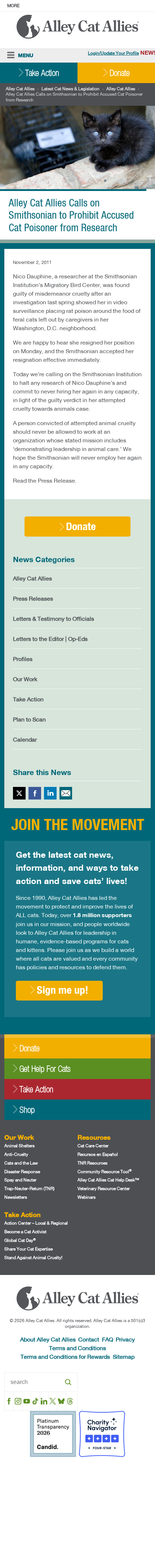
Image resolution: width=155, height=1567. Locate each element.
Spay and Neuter (20, 1180)
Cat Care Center (93, 1145)
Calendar (25, 739)
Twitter (19, 793)
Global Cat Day (20, 1240)
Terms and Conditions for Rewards (65, 1356)
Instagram (18, 1401)
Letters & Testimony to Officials (53, 618)
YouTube (26, 1401)
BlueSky (61, 1401)
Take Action (42, 73)
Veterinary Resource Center (104, 1188)
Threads (70, 1401)
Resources (94, 1137)
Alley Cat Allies (20, 88)
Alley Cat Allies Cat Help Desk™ (108, 1180)
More (13, 5)
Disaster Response (22, 1171)
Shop (27, 1110)
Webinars (87, 1197)
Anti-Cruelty (16, 1154)
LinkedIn (50, 793)
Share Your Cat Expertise (28, 1249)
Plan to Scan (29, 719)
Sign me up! (62, 989)
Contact (88, 1339)
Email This (65, 793)
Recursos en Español (98, 1154)
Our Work (25, 678)
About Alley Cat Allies (48, 1339)
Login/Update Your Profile (113, 53)
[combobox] (41, 1382)
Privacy (125, 1339)
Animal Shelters (19, 1145)
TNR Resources (92, 1163)
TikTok (35, 1401)
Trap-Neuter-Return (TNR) (29, 1188)
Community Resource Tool (105, 1171)
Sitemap (123, 1356)
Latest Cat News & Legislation (70, 88)
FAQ (107, 1339)
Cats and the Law (21, 1163)
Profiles (22, 658)
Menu (25, 55)
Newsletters (15, 1197)
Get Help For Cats (44, 1069)
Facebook (34, 793)
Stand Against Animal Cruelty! (33, 1257)
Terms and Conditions (77, 1347)
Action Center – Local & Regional (36, 1223)
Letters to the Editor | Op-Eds (50, 638)
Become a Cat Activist (25, 1231)
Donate (120, 73)
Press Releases (33, 598)
